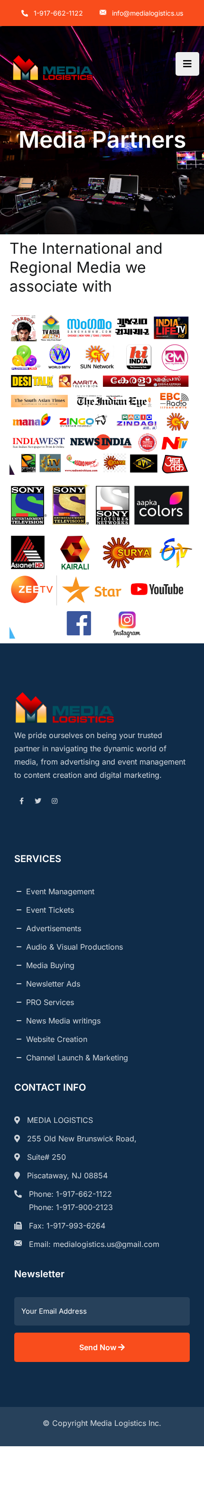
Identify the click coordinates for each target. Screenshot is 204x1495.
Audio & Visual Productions (74, 947)
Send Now (98, 1347)
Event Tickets (50, 910)
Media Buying (50, 965)
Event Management (60, 891)
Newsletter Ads (53, 983)
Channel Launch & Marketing (77, 1057)
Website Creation (56, 1039)
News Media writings (63, 1020)
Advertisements (53, 928)
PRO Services (50, 1002)
